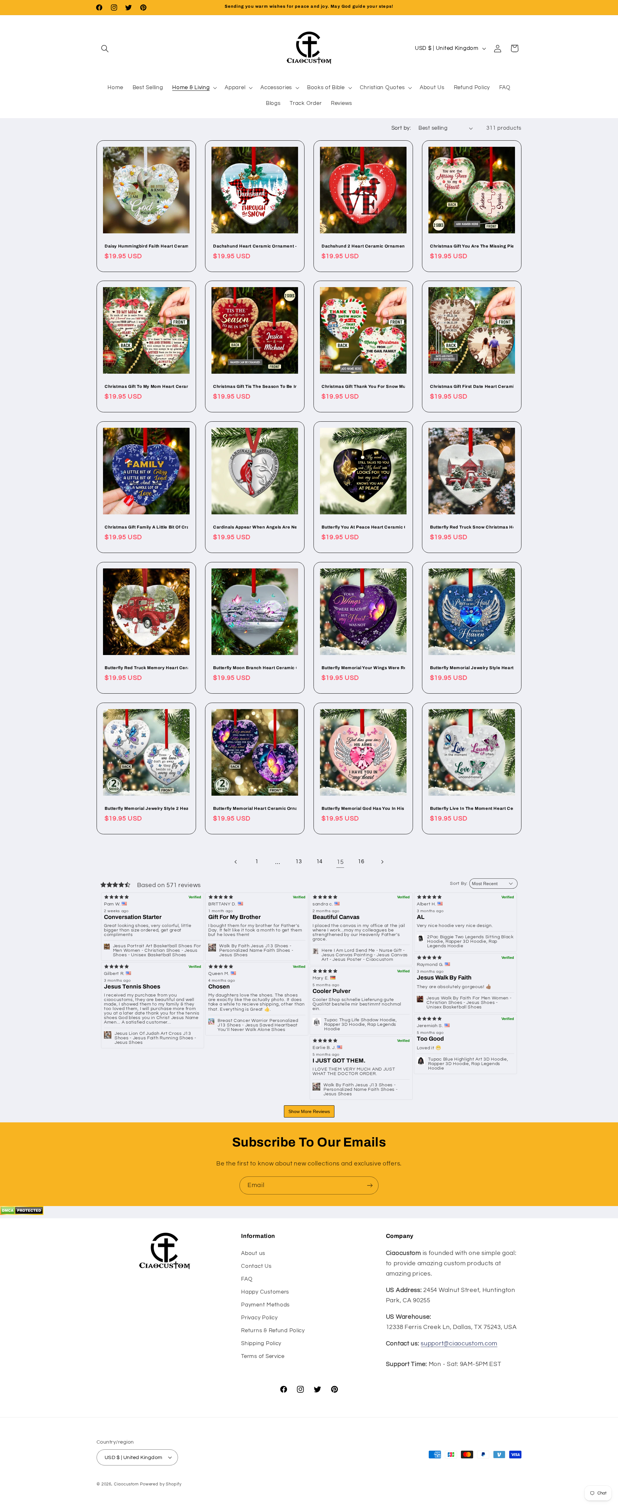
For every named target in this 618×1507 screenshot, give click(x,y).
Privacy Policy (259, 1317)
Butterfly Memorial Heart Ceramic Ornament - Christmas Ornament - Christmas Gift (254, 808)
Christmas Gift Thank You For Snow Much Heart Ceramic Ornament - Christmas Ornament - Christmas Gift (363, 387)
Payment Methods (265, 1304)
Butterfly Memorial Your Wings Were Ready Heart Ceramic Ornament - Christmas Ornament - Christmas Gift (363, 668)
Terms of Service (263, 1356)
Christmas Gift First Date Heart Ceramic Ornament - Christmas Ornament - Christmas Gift (471, 387)
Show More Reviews (309, 1111)
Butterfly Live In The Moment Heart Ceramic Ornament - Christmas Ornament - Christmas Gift (471, 808)
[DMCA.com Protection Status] (21, 1213)
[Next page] (381, 862)
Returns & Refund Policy (273, 1330)
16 (361, 862)
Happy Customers (265, 1292)
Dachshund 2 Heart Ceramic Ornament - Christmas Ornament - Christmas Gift (363, 246)
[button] (105, 48)
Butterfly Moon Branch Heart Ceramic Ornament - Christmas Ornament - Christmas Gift (254, 668)
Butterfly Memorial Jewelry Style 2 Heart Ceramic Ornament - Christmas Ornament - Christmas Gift (146, 808)
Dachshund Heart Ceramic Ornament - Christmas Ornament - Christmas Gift (254, 246)
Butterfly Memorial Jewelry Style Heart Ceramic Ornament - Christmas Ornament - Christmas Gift (471, 668)
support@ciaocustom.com (459, 1343)
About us (253, 1253)
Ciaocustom (126, 1484)
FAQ (246, 1279)
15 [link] (340, 862)
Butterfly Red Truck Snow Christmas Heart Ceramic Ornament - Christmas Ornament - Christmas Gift (471, 527)
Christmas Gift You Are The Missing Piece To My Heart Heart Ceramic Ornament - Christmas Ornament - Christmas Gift (471, 246)
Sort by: (401, 128)
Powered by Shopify (161, 1484)
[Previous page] (236, 862)
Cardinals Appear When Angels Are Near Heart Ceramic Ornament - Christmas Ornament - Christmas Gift (254, 527)
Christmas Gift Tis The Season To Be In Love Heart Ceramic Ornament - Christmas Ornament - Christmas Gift (254, 387)
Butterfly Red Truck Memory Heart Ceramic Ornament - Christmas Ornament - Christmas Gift (146, 668)
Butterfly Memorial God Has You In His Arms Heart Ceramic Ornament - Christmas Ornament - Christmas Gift (363, 808)
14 (319, 862)
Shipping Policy (261, 1343)
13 (298, 862)
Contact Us (256, 1266)
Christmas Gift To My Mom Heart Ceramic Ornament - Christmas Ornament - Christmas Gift (146, 387)
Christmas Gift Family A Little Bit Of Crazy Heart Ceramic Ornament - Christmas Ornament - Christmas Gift (146, 527)
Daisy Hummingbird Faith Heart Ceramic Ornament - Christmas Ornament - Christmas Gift (146, 246)
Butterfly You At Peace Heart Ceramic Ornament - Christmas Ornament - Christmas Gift (363, 527)
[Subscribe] (369, 1185)
